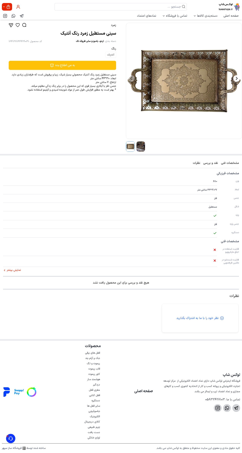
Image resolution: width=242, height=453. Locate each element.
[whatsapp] (13, 16)
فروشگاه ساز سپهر (12, 448)
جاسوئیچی (94, 411)
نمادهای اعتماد (146, 16)
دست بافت (94, 432)
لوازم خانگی (94, 438)
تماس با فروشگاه (176, 16)
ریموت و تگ (93, 364)
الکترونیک (95, 417)
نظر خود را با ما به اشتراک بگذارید (197, 318)
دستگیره (96, 401)
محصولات (93, 346)
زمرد (113, 25)
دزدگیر (96, 385)
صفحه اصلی (231, 16)
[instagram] (5, 16)
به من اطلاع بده (65, 65)
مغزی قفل (94, 390)
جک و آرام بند (92, 358)
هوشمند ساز (93, 379)
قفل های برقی (92, 353)
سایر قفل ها (93, 406)
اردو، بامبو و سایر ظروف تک (90, 41)
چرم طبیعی (94, 427)
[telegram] (22, 16)
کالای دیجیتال (92, 422)
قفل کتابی (94, 395)
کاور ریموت (94, 374)
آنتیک (110, 55)
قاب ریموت (94, 369)
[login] (18, 7)
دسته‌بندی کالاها (207, 16)
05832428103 (215, 399)
